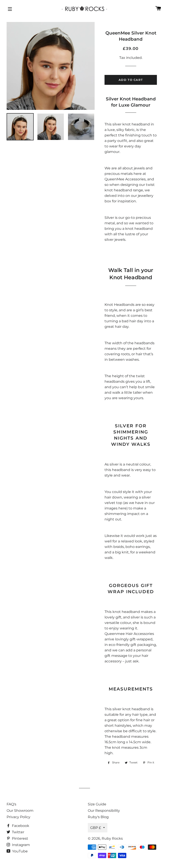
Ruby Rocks (112, 838)
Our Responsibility (104, 810)
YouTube (19, 851)
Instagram (20, 845)
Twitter (17, 832)
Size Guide (97, 804)
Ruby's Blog (98, 817)
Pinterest (19, 838)
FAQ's (11, 804)
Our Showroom (20, 810)
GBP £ (95, 828)
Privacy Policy (18, 817)
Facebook (20, 826)
